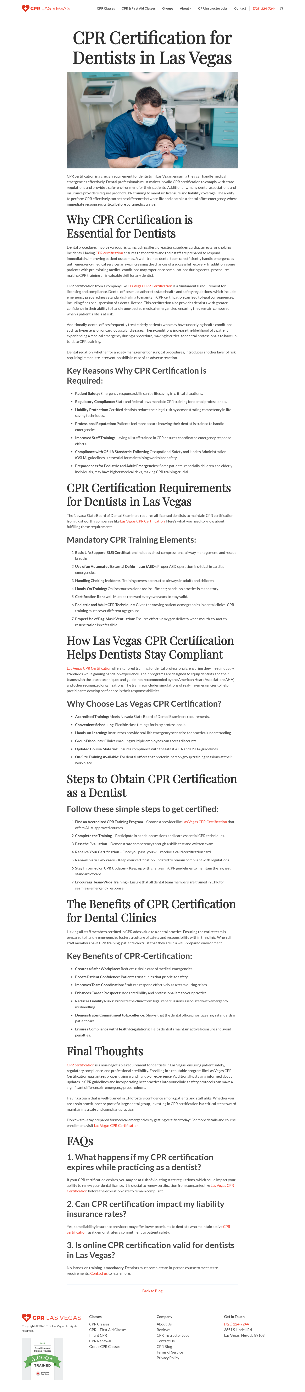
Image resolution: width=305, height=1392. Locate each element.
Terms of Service (170, 1352)
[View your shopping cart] (279, 8)
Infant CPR (98, 1335)
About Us (164, 1324)
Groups (167, 8)
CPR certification (109, 253)
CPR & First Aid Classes (139, 8)
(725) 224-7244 (264, 8)
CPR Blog (164, 1346)
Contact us (99, 1273)
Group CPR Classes (104, 1346)
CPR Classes (106, 8)
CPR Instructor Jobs (213, 8)
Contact (240, 8)
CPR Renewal (100, 1341)
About (184, 8)
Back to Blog (152, 1290)
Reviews (163, 1329)
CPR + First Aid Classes (108, 1329)
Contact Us (166, 1341)
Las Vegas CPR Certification (150, 286)
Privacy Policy (168, 1357)
